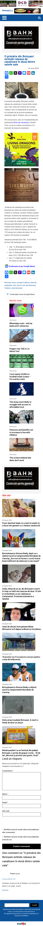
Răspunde (5, 890)
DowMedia (25, 915)
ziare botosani (16, 288)
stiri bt (19, 285)
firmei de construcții (21, 122)
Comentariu (7, 771)
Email (5, 802)
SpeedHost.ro (34, 913)
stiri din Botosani (29, 285)
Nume (5, 794)
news (14, 282)
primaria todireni (23, 282)
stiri (14, 285)
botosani (7, 282)
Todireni (7, 288)
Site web (5, 811)
